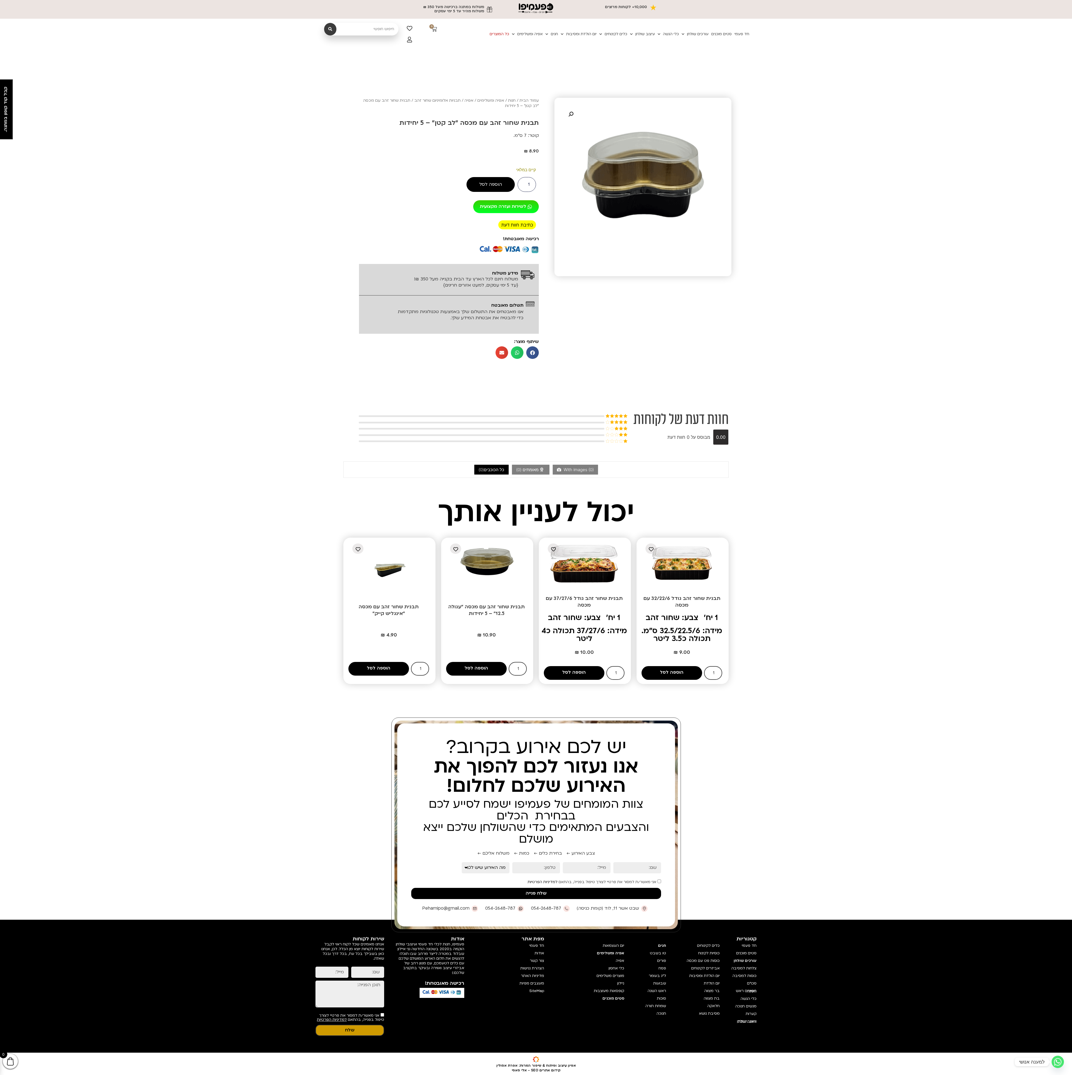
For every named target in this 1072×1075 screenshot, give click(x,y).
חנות (512, 100)
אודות (539, 953)
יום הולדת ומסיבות (581, 34)
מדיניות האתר (532, 975)
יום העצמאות (613, 945)
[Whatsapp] (1058, 1062)
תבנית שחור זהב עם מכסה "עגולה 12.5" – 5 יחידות (486, 610)
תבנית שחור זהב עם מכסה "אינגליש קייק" (389, 610)
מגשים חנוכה (746, 1006)
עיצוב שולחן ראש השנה (747, 1021)
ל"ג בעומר (657, 975)
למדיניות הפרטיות (542, 882)
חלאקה (713, 1006)
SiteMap (536, 990)
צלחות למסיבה (744, 968)
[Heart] (409, 28)
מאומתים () (528, 469)
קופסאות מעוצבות (609, 990)
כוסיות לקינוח (709, 953)
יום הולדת (712, 983)
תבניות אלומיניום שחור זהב (437, 100)
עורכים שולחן (698, 34)
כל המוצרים (499, 34)
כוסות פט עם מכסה (703, 960)
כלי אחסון (616, 968)
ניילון (620, 983)
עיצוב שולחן (645, 34)
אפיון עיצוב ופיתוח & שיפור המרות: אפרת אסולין (536, 1065)
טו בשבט (658, 953)
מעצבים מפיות (532, 983)
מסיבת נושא (709, 1013)
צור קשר (537, 960)
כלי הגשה (671, 34)
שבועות (659, 983)
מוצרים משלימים (610, 975)
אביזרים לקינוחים (705, 968)
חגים (554, 34)
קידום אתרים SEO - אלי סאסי (536, 1070)
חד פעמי (741, 34)
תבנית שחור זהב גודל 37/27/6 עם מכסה (584, 601)
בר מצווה (712, 990)
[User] (409, 39)
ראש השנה (657, 990)
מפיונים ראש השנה (746, 991)
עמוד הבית (529, 100)
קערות (751, 1013)
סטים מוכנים (721, 34)
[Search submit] (330, 29)
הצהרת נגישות (532, 968)
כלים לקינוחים (616, 34)
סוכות (661, 998)
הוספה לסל (490, 184)
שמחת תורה (655, 1006)
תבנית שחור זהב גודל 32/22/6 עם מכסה (682, 601)
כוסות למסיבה (745, 975)
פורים (661, 960)
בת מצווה (712, 998)
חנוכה (661, 1013)
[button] (571, 114)
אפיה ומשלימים (530, 34)
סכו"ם (752, 983)
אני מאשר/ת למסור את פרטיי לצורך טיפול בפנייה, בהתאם (592, 881)
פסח (662, 968)
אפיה (469, 100)
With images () (578, 469)
